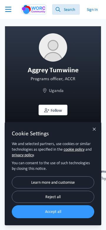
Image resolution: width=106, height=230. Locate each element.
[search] (66, 9)
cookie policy (74, 149)
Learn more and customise (53, 182)
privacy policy (23, 154)
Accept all (53, 211)
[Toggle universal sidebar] (8, 9)
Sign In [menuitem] (92, 9)
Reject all (53, 196)
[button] (53, 110)
